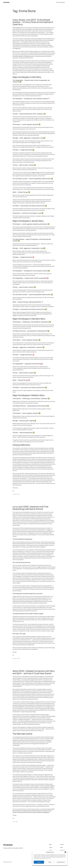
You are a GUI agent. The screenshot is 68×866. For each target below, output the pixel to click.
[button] (65, 852)
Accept (38, 862)
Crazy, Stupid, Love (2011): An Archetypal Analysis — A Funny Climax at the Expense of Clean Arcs (33, 22)
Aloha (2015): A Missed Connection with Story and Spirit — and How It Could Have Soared (34, 672)
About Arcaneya (60, 2)
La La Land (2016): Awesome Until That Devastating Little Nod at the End (30, 507)
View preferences (61, 862)
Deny (50, 862)
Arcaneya (6, 2)
